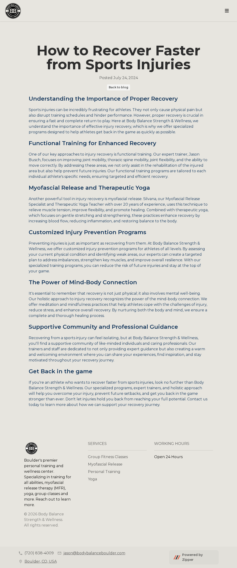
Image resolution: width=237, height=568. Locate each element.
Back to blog (118, 87)
